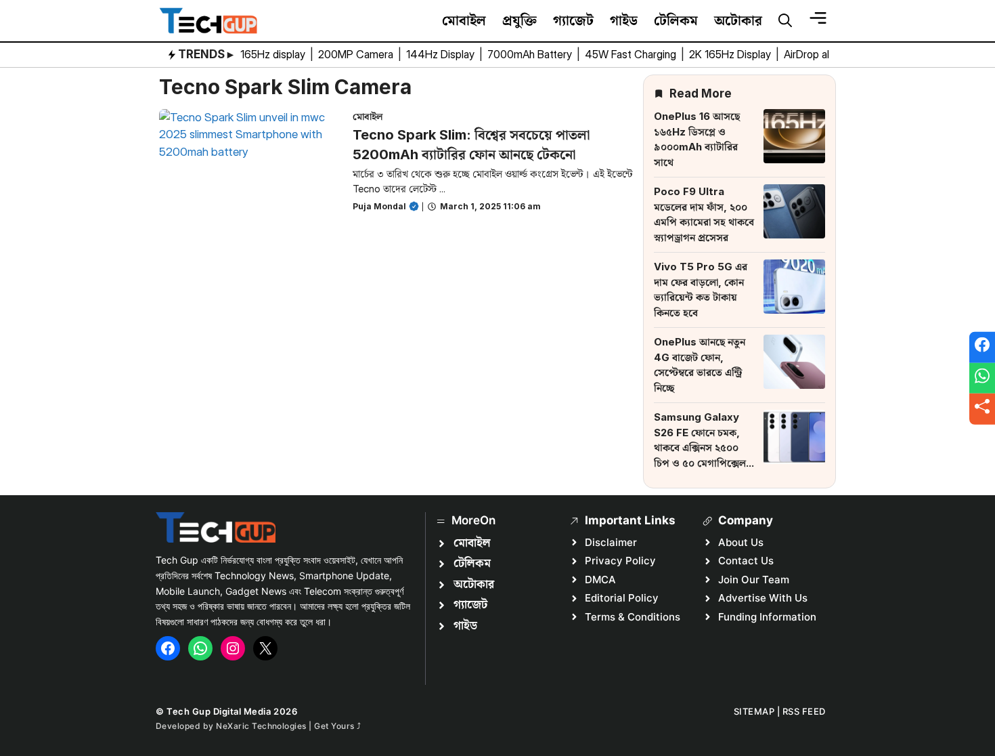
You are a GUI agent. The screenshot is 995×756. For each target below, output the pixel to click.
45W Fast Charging (632, 54)
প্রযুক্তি (519, 20)
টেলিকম (676, 20)
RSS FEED (804, 711)
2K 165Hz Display (731, 54)
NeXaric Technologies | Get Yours (286, 726)
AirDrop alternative (829, 54)
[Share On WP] (982, 378)
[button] (785, 21)
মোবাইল (464, 20)
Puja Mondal (379, 206)
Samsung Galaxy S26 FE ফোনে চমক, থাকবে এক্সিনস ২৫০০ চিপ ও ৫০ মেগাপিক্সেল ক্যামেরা (700, 447)
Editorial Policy (622, 597)
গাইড (624, 20)
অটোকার (738, 20)
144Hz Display (441, 54)
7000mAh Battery (531, 54)
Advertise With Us (763, 597)
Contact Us (746, 560)
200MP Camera (357, 54)
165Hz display (274, 54)
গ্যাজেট (573, 20)
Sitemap (754, 711)
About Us (741, 542)
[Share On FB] (982, 347)
